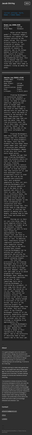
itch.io (4, 415)
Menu (27, 3)
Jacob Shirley (8, 3)
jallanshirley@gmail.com (9, 411)
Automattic (4, 432)
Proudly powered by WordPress (9, 430)
